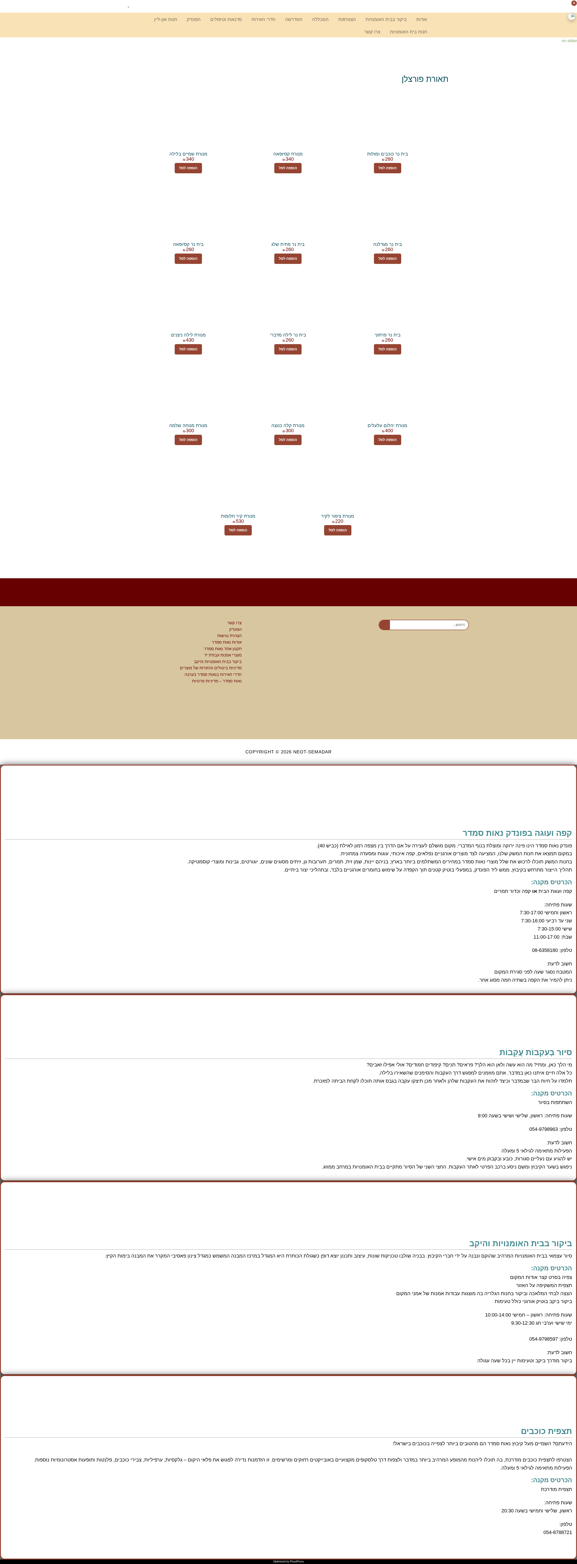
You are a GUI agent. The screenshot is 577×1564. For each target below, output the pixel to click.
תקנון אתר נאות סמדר (223, 649)
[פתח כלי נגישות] (571, 16)
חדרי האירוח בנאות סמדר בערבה (213, 674)
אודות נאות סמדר (227, 642)
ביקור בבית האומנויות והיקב (218, 661)
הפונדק (235, 629)
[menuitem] (121, 7)
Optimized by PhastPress (288, 1561)
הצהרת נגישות (229, 635)
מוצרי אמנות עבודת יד (223, 655)
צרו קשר (234, 623)
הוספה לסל (387, 168)
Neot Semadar (455, 13)
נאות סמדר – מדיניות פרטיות (217, 681)
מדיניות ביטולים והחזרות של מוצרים (211, 668)
